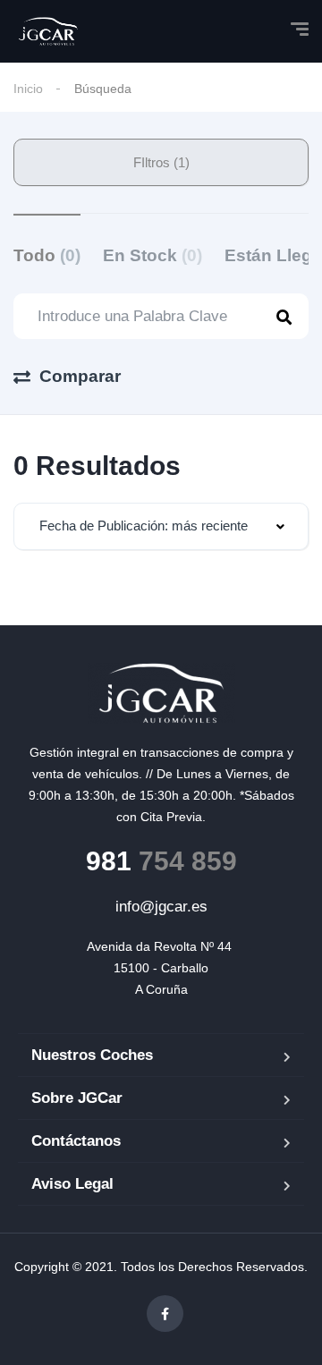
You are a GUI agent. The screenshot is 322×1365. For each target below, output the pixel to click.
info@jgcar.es (161, 906)
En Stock (152, 255)
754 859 (161, 861)
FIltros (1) (161, 162)
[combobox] (161, 526)
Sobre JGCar (77, 1097)
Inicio (28, 88)
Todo (46, 255)
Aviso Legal (72, 1183)
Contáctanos (76, 1140)
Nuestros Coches (92, 1055)
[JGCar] (48, 31)
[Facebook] (165, 1313)
